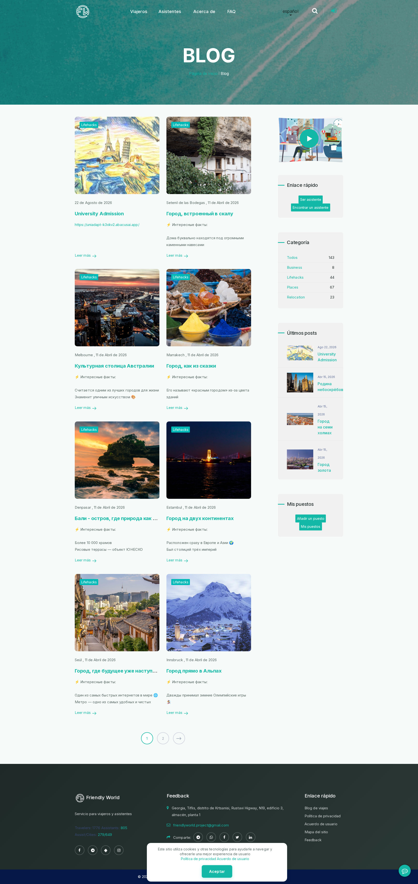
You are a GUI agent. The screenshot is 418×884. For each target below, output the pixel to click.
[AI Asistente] (405, 871)
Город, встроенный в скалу (199, 214)
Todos (292, 257)
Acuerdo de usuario (321, 824)
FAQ (231, 11)
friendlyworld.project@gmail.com (201, 825)
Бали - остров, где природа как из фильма (126, 518)
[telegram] (92, 850)
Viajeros (138, 11)
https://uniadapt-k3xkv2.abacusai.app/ (107, 224)
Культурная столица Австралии (114, 366)
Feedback (313, 840)
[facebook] (79, 850)
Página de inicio (203, 73)
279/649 (105, 834)
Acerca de (204, 11)
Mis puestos (310, 526)
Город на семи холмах (325, 427)
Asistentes (169, 11)
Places (293, 287)
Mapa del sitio (316, 832)
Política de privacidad (323, 816)
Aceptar (217, 871)
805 (124, 828)
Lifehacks (89, 125)
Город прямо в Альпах (194, 671)
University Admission (99, 214)
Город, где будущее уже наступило (118, 671)
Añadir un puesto (311, 518)
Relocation (296, 297)
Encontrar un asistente (310, 207)
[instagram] (119, 850)
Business (294, 267)
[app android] (106, 850)
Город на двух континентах (200, 518)
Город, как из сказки (191, 366)
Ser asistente (310, 199)
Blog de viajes (316, 808)
